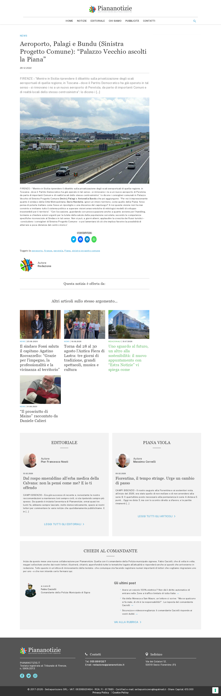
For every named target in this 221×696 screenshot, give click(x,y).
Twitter (29, 676)
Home (69, 20)
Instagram (36, 676)
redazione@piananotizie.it (108, 664)
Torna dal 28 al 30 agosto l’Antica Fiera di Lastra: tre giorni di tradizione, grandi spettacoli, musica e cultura (84, 358)
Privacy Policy (101, 692)
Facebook (23, 676)
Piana (67, 250)
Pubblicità (132, 20)
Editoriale (98, 20)
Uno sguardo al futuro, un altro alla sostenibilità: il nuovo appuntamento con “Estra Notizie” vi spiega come (128, 358)
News (23, 35)
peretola (58, 250)
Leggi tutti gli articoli (155, 516)
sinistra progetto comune (86, 250)
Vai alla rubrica (126, 622)
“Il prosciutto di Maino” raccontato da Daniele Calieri (39, 416)
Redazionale (114, 341)
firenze (48, 250)
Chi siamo (115, 20)
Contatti (149, 20)
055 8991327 (98, 661)
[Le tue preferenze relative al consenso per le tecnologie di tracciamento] (215, 690)
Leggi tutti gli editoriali (62, 524)
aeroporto (37, 250)
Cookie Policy (120, 692)
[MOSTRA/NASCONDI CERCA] (194, 21)
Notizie (82, 20)
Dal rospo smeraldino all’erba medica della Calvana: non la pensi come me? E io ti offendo (61, 483)
